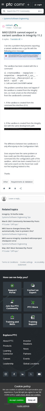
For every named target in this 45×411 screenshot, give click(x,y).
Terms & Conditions (10, 262)
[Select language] (28, 4)
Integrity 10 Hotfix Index (12, 214)
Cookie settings (26, 262)
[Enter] (4, 11)
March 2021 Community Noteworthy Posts (20, 221)
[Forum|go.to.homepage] (13, 5)
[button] (2, 5)
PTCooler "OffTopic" (10, 224)
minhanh (9, 25)
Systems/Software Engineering (16, 18)
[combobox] (22, 11)
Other (5, 182)
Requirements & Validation (22, 182)
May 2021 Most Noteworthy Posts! (17, 248)
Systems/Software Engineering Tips (16, 217)
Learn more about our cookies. (28, 395)
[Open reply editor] (22, 199)
